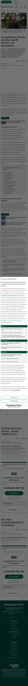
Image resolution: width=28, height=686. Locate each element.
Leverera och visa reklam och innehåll (9, 358)
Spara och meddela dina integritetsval (9, 361)
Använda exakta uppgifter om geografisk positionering (10, 343)
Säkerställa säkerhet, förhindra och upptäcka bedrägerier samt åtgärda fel (11, 355)
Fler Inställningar (14, 401)
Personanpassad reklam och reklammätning (11, 332)
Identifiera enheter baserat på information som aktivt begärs (12, 347)
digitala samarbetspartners (9, 295)
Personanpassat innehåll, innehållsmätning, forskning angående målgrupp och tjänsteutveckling (13, 336)
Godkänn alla (14, 397)
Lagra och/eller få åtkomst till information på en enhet (12, 329)
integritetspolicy (16, 390)
